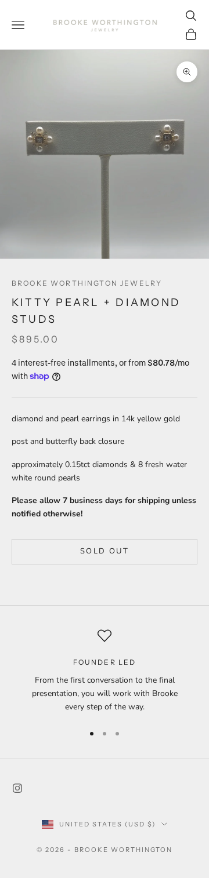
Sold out (104, 551)
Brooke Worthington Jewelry (87, 283)
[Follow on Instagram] (17, 788)
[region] (104, 671)
